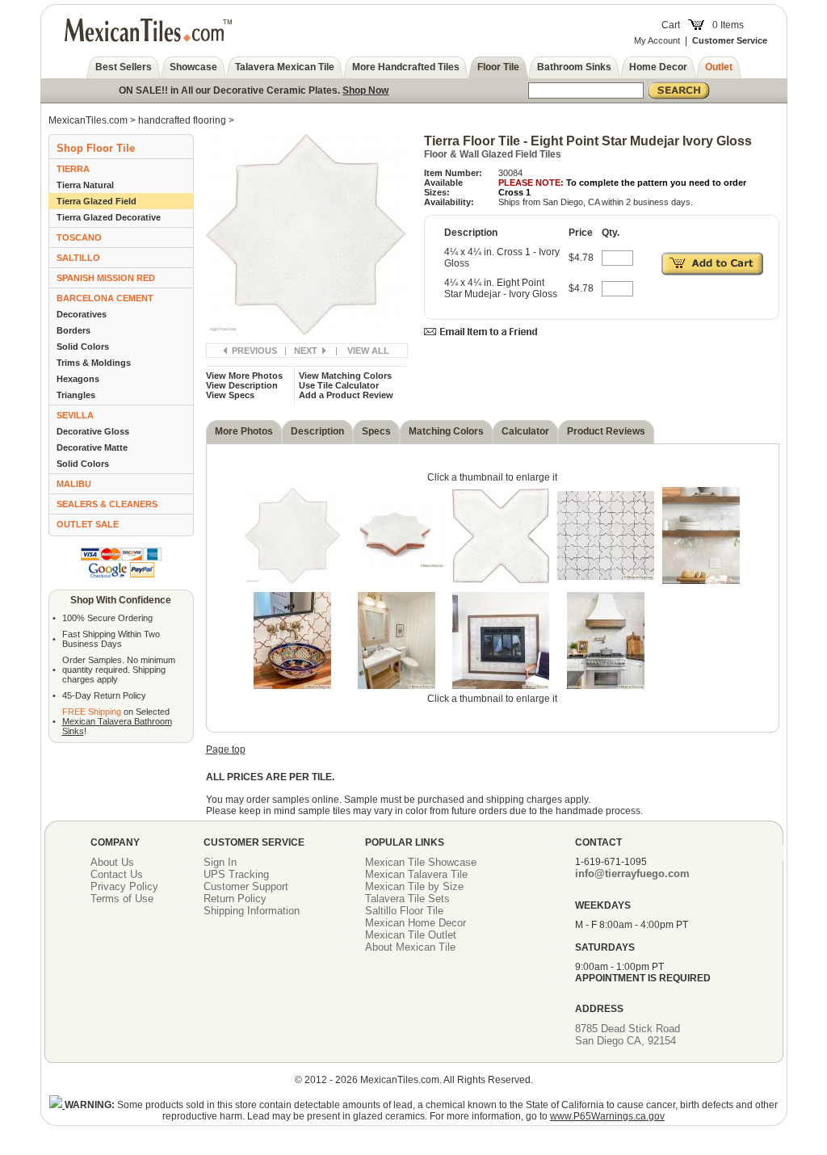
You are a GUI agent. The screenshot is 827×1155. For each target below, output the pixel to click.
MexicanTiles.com (88, 120)
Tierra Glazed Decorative (109, 217)
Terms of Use (121, 898)
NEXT (305, 350)
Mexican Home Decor (415, 923)
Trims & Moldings (94, 363)
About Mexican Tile (410, 947)
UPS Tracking (236, 874)
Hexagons (78, 379)
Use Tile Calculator (339, 385)
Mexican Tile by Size (414, 886)
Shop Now (365, 90)
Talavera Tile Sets (407, 898)
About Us (112, 862)
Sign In (220, 862)
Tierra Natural (85, 185)
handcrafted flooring (182, 120)
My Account (657, 40)
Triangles (76, 395)
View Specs (230, 395)
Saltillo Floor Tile (404, 911)
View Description (242, 385)
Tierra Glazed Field (96, 201)
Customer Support (246, 886)
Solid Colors (83, 346)
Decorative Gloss (93, 431)
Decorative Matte (92, 447)
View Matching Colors (345, 375)
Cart (670, 25)
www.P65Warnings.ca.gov (607, 1116)
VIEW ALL (368, 350)
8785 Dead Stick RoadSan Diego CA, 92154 (627, 1035)
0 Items (728, 25)
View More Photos (244, 375)
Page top (226, 749)
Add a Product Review (346, 395)
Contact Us (116, 874)
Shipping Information (252, 911)
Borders (73, 330)
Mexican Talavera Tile (416, 874)
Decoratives (82, 314)
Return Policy (235, 898)
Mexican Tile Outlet (410, 935)
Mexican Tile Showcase (420, 862)
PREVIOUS (254, 350)
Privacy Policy (124, 886)
